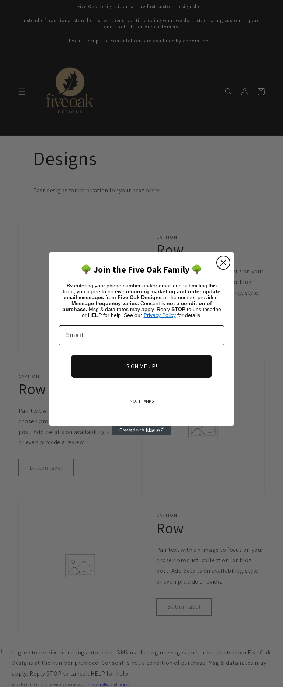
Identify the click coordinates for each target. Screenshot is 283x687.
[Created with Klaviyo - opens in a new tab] (141, 430)
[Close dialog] (223, 262)
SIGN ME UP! (141, 366)
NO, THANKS (142, 401)
